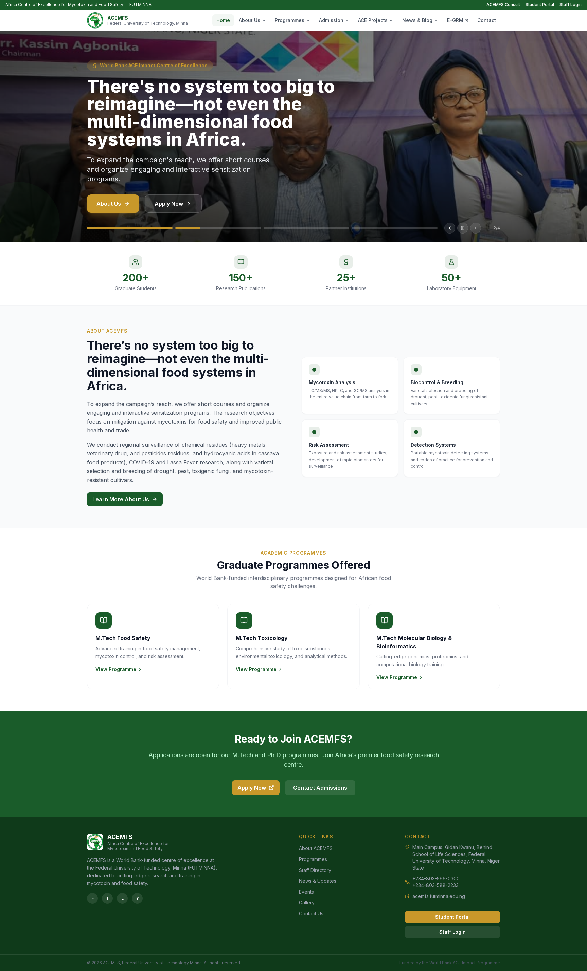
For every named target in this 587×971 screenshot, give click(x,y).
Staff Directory (315, 870)
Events (306, 892)
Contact (486, 20)
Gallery (307, 902)
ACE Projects (373, 20)
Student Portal (540, 4)
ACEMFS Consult (503, 4)
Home (223, 20)
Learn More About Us (120, 499)
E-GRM (455, 20)
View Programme (115, 669)
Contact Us (311, 913)
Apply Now (169, 203)
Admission (331, 20)
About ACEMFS (316, 848)
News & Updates (317, 881)
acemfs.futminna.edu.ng (438, 896)
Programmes (289, 20)
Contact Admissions (320, 787)
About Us (249, 20)
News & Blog (417, 20)
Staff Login (570, 4)
